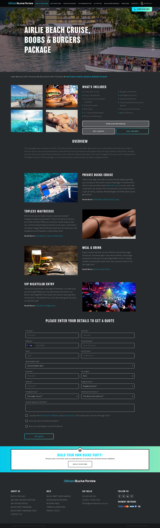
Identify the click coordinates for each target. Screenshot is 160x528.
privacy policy (69, 415)
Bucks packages (70, 3)
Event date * (29, 371)
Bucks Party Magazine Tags (24, 510)
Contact (135, 3)
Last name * (85, 331)
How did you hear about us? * (90, 391)
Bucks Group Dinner (101, 269)
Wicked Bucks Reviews (57, 500)
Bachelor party (113, 185)
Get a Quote (98, 131)
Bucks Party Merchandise (59, 496)
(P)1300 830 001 (89, 496)
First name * (29, 331)
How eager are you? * (32, 391)
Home (13, 77)
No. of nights (85, 371)
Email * (28, 351)
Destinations (55, 3)
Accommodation (84, 3)
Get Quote (39, 436)
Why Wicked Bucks (19, 503)
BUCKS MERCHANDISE (111, 3)
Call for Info (132, 131)
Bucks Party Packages (27, 77)
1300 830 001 (143, 9)
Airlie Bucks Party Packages (51, 77)
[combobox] (30, 345)
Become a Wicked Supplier (23, 500)
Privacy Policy (53, 510)
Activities (98, 3)
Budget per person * (87, 381)
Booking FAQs (53, 503)
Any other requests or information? (36, 402)
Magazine (125, 3)
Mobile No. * (29, 341)
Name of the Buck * (87, 341)
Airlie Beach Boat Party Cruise (106, 199)
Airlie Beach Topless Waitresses (49, 236)
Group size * (29, 381)
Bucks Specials (18, 496)
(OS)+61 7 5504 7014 (91, 500)
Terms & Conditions (56, 507)
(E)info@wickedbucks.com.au (95, 503)
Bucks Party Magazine (21, 507)
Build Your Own (42, 3)
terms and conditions (49, 415)
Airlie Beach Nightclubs (45, 305)
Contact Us (16, 514)
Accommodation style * (33, 361)
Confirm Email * (86, 351)
